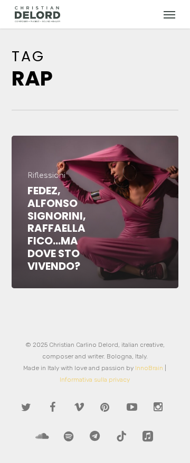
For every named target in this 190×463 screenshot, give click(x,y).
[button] (169, 14)
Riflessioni (46, 175)
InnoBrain (149, 368)
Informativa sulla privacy (95, 379)
